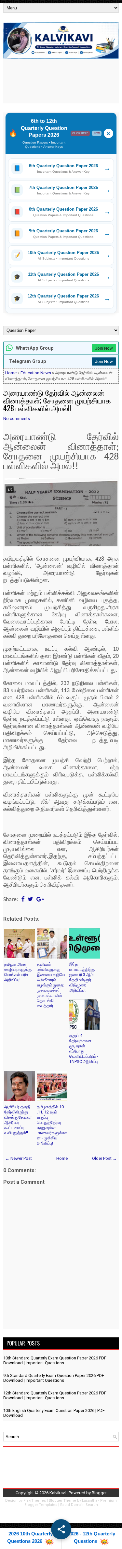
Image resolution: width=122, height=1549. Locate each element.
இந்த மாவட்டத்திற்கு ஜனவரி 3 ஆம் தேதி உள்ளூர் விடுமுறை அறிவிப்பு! (82, 977)
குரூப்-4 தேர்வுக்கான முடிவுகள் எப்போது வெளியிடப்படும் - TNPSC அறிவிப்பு (83, 1048)
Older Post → (104, 1158)
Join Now (104, 348)
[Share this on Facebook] (23, 900)
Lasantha (89, 1500)
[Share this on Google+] (40, 900)
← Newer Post (18, 1158)
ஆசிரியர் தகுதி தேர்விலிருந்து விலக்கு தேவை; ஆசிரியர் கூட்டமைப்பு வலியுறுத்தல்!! (18, 1119)
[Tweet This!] (30, 900)
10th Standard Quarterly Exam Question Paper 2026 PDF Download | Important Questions (54, 1360)
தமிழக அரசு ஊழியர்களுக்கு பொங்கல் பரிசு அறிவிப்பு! (18, 972)
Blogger (99, 1492)
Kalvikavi (57, 1492)
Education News (35, 372)
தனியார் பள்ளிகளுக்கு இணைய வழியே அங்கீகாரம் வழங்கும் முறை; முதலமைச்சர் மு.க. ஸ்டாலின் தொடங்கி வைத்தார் (51, 985)
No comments (16, 418)
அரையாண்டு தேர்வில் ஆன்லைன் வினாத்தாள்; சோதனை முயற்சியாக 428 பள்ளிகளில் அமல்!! (57, 400)
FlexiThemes (34, 1500)
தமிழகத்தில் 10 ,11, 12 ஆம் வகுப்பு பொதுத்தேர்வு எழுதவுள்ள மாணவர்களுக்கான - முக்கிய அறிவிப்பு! (52, 1125)
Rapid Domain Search (79, 1505)
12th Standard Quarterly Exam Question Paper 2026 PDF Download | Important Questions (54, 1395)
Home (11, 372)
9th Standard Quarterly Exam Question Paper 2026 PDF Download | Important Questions (53, 1378)
